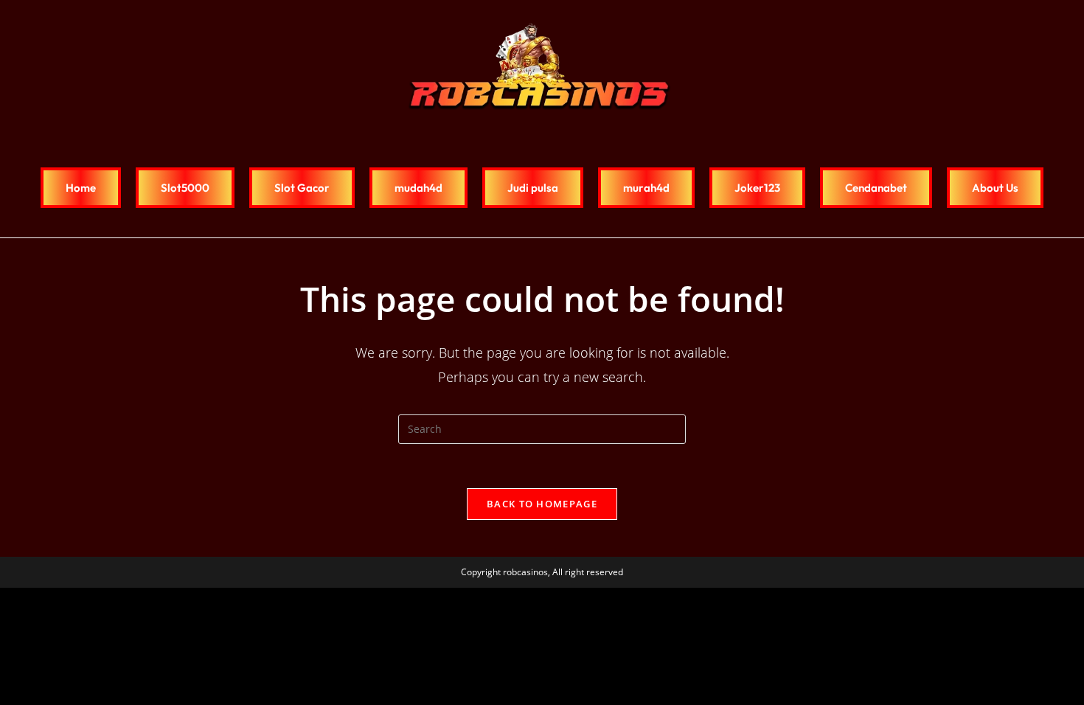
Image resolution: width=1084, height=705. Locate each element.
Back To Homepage (542, 503)
